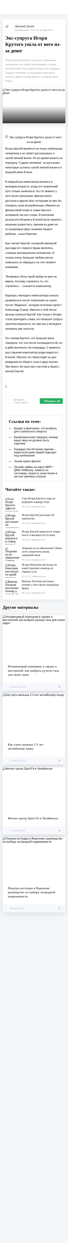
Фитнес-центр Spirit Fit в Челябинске (33, 818)
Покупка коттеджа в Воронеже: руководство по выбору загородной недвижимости (31, 892)
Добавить (21, 401)
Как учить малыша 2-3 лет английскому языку (25, 746)
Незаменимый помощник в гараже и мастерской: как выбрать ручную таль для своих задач (33, 670)
